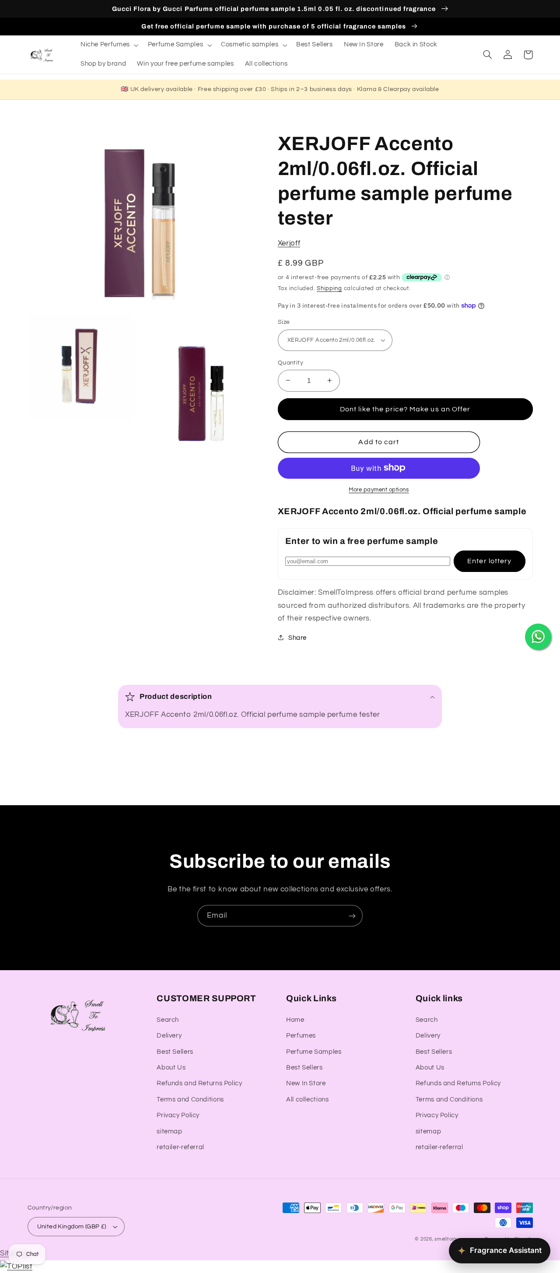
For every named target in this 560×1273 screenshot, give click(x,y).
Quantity (290, 362)
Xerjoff (289, 243)
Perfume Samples (313, 1052)
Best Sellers (175, 1052)
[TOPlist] (16, 1266)
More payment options (379, 489)
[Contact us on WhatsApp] (538, 637)
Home (295, 1020)
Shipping (329, 288)
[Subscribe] (352, 915)
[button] (108, 45)
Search (168, 1020)
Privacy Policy (178, 1115)
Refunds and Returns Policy (199, 1083)
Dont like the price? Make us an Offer (405, 408)
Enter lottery (489, 560)
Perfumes (301, 1035)
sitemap (169, 1131)
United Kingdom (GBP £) (71, 1227)
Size (284, 322)
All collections (307, 1099)
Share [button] (297, 637)
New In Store (306, 1083)
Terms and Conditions (190, 1099)
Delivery (169, 1035)
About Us (171, 1067)
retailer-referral (180, 1147)
